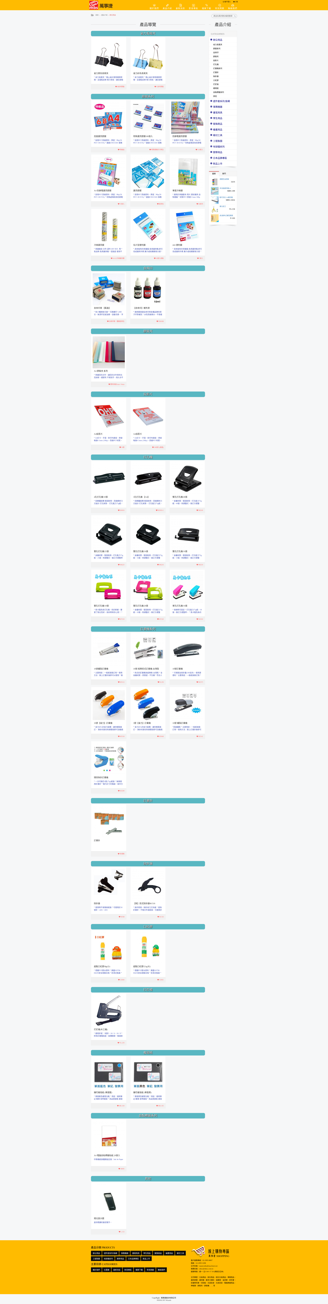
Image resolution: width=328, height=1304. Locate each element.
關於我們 (154, 8)
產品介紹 (167, 8)
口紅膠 (216, 80)
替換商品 (217, 124)
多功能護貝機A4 (225, 179)
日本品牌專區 (220, 158)
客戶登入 (227, 2)
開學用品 (217, 152)
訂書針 (216, 72)
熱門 (224, 174)
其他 (215, 96)
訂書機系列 (217, 68)
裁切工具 (217, 135)
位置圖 (106, 1270)
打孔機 (216, 64)
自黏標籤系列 (218, 92)
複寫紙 (216, 88)
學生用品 (217, 118)
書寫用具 (217, 112)
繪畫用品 (217, 129)
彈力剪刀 (223, 197)
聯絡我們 (232, 8)
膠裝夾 (216, 56)
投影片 (216, 60)
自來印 (216, 53)
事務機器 (217, 107)
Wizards (168, 1300)
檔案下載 (206, 8)
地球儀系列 (219, 146)
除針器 (216, 76)
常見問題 (219, 8)
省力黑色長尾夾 (225, 216)
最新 (214, 174)
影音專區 (193, 8)
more (108, 63)
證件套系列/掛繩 (221, 101)
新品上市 (217, 163)
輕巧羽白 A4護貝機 (226, 188)
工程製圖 (217, 141)
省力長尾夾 (217, 45)
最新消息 (180, 8)
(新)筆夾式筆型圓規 (226, 206)
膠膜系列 (216, 49)
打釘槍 (216, 84)
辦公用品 (217, 40)
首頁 (97, 15)
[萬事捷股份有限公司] (102, 5)
